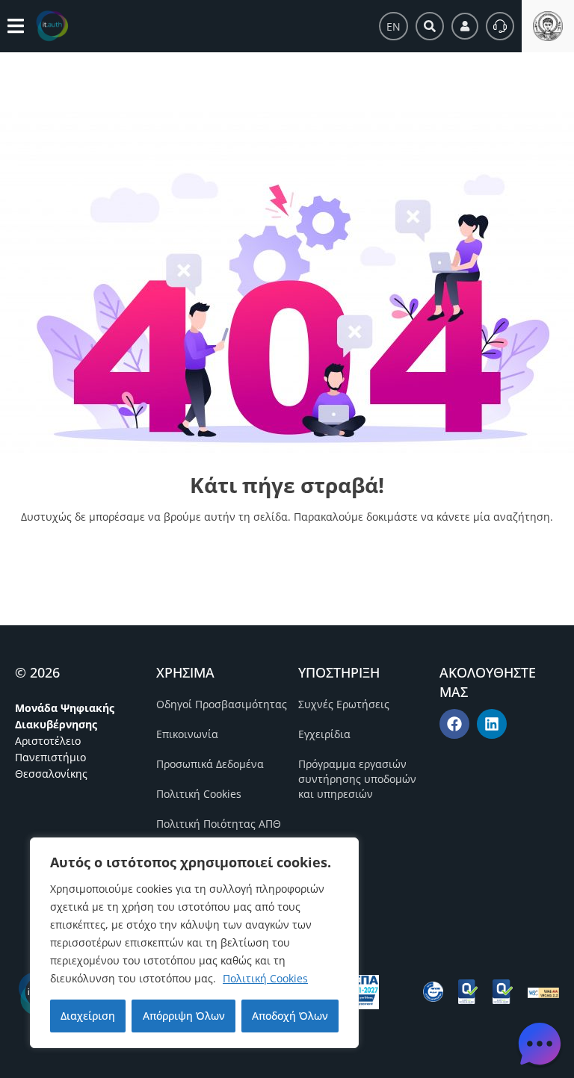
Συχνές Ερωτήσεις (343, 704)
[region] (194, 942)
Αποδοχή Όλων (290, 1016)
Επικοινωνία (187, 734)
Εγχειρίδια (324, 734)
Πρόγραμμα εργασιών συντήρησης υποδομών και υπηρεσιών (357, 779)
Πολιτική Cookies (265, 978)
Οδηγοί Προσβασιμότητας (221, 704)
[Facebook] (454, 724)
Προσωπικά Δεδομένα (210, 764)
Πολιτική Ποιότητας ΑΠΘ (218, 824)
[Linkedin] (492, 724)
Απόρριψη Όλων (184, 1016)
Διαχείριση (88, 1016)
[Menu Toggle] (15, 25)
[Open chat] (539, 1043)
